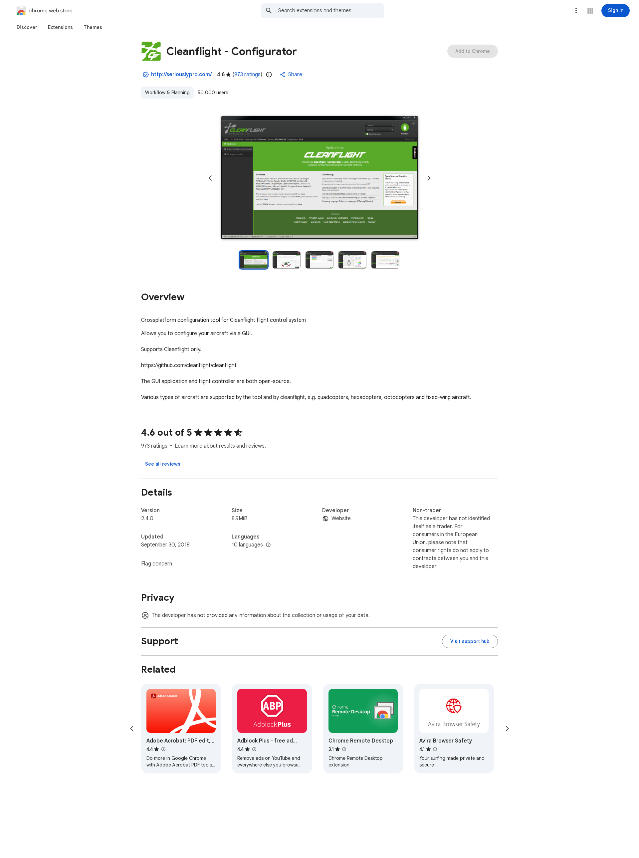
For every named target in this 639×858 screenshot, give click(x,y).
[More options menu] (576, 10)
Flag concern (156, 563)
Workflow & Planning (167, 93)
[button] (590, 11)
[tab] (27, 27)
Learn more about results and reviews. (220, 446)
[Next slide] (429, 178)
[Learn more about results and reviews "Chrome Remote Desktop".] (344, 749)
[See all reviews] (162, 464)
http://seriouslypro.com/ (181, 74)
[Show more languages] (268, 545)
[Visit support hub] (470, 641)
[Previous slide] (210, 178)
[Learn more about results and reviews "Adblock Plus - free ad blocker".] (254, 749)
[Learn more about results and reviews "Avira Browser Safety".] (435, 749)
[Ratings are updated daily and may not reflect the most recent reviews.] (269, 74)
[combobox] (331, 11)
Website (341, 518)
